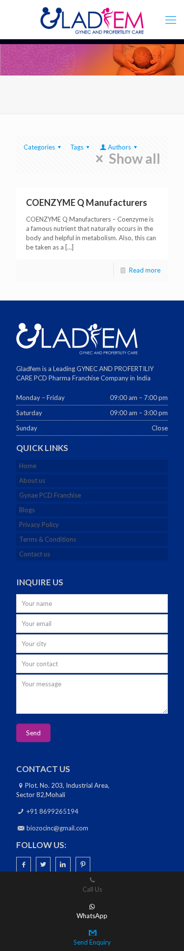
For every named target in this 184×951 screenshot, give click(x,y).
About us (32, 480)
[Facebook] (23, 864)
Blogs (27, 510)
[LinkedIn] (62, 864)
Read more (144, 270)
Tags (76, 147)
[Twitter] (43, 864)
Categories (39, 147)
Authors (119, 147)
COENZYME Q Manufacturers (86, 202)
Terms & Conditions (47, 539)
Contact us (34, 554)
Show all (134, 159)
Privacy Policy (39, 524)
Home (27, 466)
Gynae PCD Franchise (50, 495)
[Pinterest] (83, 864)
